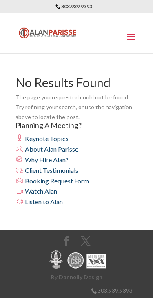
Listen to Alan (43, 201)
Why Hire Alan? (46, 159)
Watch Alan (40, 191)
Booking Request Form (56, 181)
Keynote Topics (46, 138)
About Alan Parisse (51, 149)
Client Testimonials (51, 170)
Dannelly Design (80, 277)
